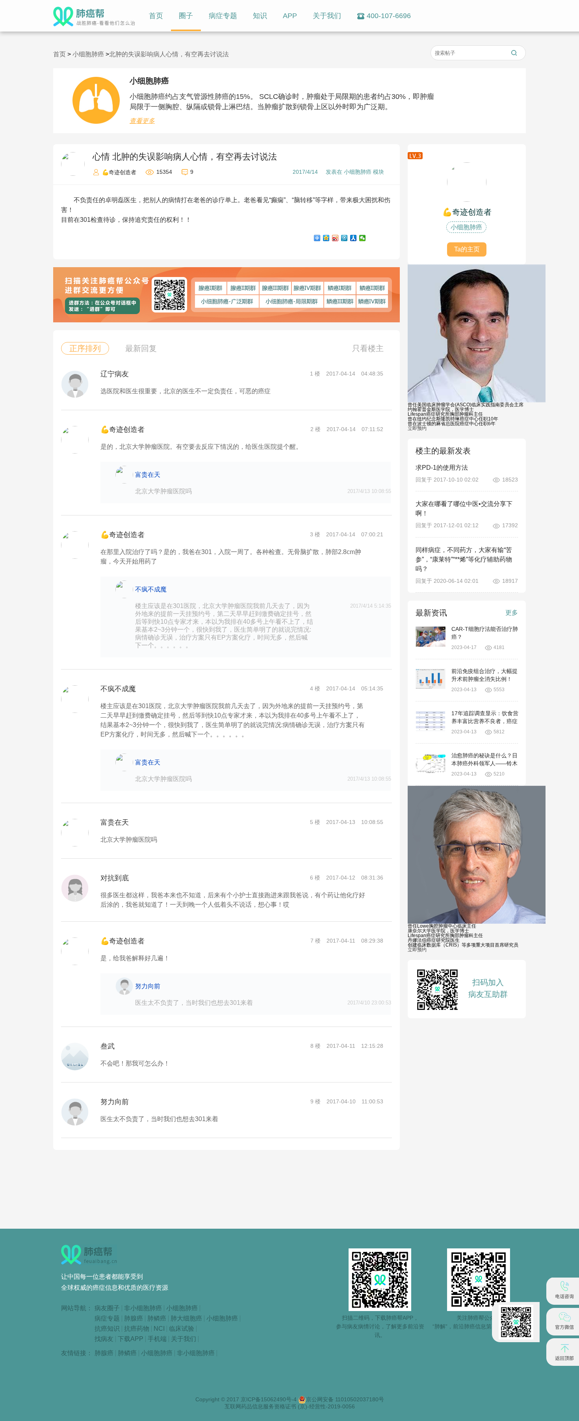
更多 (511, 612)
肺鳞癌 (156, 1318)
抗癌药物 (136, 1329)
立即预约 (417, 428)
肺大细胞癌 (186, 1318)
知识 (260, 16)
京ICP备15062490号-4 (269, 1399)
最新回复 (141, 348)
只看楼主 (368, 348)
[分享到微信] (362, 238)
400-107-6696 (389, 16)
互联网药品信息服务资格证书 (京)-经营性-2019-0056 (290, 1406)
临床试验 (181, 1329)
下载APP (130, 1339)
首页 (156, 16)
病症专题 (223, 16)
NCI (159, 1329)
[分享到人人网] (353, 238)
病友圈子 (107, 1308)
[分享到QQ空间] (326, 238)
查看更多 (142, 120)
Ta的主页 (467, 249)
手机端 (157, 1339)
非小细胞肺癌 (143, 1308)
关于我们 (327, 16)
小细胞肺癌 (89, 54)
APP (290, 16)
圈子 (186, 16)
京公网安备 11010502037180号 (345, 1399)
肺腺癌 (133, 1318)
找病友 (104, 1339)
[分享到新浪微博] (335, 238)
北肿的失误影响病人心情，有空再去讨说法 (169, 54)
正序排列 (85, 348)
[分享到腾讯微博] (344, 238)
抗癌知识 (107, 1329)
